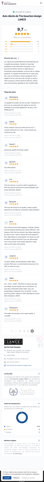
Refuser (16, 478)
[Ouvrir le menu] (40, 3)
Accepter (7, 478)
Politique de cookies (28, 478)
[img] (18, 58)
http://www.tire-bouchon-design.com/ (19, 365)
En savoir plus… (18, 453)
